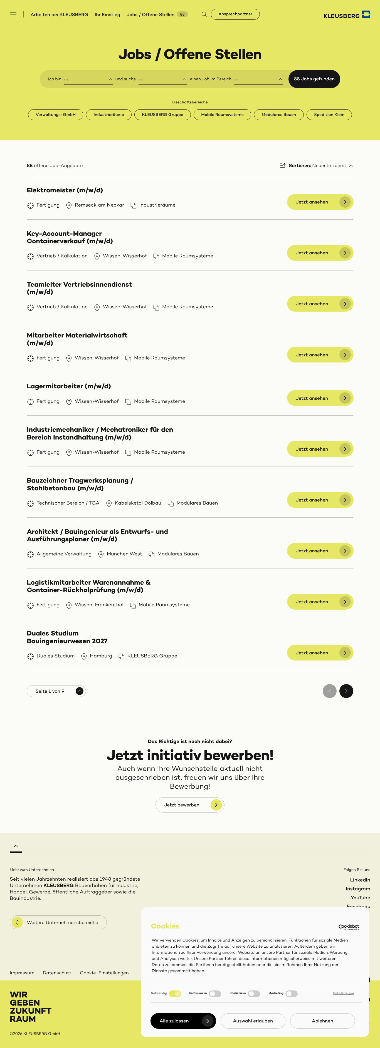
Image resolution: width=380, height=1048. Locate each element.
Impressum (22, 973)
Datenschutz (57, 973)
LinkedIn (360, 880)
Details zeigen (343, 993)
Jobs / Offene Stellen (150, 15)
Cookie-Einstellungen (104, 973)
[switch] (215, 993)
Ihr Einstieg (107, 15)
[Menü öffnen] (13, 14)
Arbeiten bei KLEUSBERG (59, 15)
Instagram (358, 889)
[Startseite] (347, 14)
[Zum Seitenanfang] (16, 844)
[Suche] (204, 14)
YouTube (360, 898)
